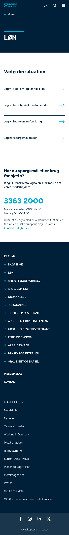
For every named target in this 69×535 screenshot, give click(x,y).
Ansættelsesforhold (24, 280)
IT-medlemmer (13, 450)
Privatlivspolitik (28, 529)
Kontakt (10, 381)
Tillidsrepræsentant (24, 313)
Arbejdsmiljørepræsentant (29, 321)
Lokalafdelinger (13, 402)
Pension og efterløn (23, 353)
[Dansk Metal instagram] (30, 519)
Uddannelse (17, 296)
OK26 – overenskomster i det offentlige (28, 499)
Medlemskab (13, 373)
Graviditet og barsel (23, 361)
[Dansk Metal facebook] (20, 519)
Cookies (44, 529)
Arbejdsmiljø (18, 288)
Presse (8, 483)
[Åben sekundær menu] (63, 5)
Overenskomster (14, 426)
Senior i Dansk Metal (16, 458)
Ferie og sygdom (20, 337)
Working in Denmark (16, 434)
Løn (11, 272)
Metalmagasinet (14, 475)
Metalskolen (11, 410)
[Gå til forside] (10, 5)
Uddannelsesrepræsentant (29, 329)
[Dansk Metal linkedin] (39, 519)
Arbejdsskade (18, 345)
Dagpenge (15, 264)
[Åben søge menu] (54, 5)
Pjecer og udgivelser (17, 466)
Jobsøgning (17, 305)
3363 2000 (23, 201)
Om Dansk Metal (14, 491)
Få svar (11, 14)
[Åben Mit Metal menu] (46, 5)
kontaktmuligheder (16, 228)
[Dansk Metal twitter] (49, 519)
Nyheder (9, 418)
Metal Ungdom (13, 442)
